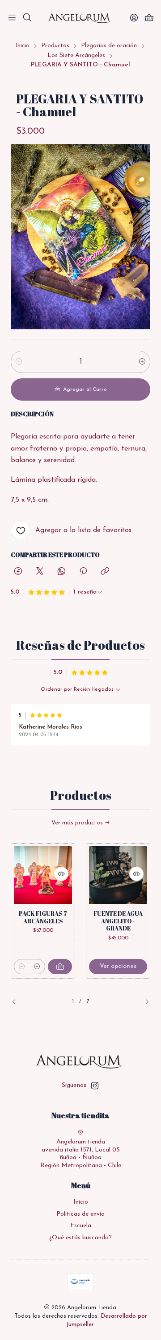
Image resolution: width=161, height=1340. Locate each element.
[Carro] (149, 18)
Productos (55, 46)
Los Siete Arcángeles (76, 55)
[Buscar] (27, 18)
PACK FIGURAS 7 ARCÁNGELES (43, 917)
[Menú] (12, 18)
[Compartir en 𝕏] (39, 572)
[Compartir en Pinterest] (83, 572)
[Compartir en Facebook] (18, 572)
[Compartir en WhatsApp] (61, 572)
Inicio (23, 46)
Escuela (80, 1225)
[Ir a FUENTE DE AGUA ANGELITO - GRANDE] (118, 875)
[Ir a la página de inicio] (80, 18)
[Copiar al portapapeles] (104, 572)
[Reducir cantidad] (18, 362)
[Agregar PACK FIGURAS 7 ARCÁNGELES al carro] (60, 966)
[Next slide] (143, 1001)
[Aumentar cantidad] (142, 362)
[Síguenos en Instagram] (94, 1085)
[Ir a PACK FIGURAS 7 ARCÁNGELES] (43, 875)
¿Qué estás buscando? (80, 1237)
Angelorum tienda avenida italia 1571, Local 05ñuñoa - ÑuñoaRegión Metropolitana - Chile (80, 1154)
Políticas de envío (80, 1214)
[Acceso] (133, 18)
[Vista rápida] (61, 874)
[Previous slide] (17, 1001)
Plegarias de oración (109, 46)
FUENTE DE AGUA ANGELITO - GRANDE (118, 921)
